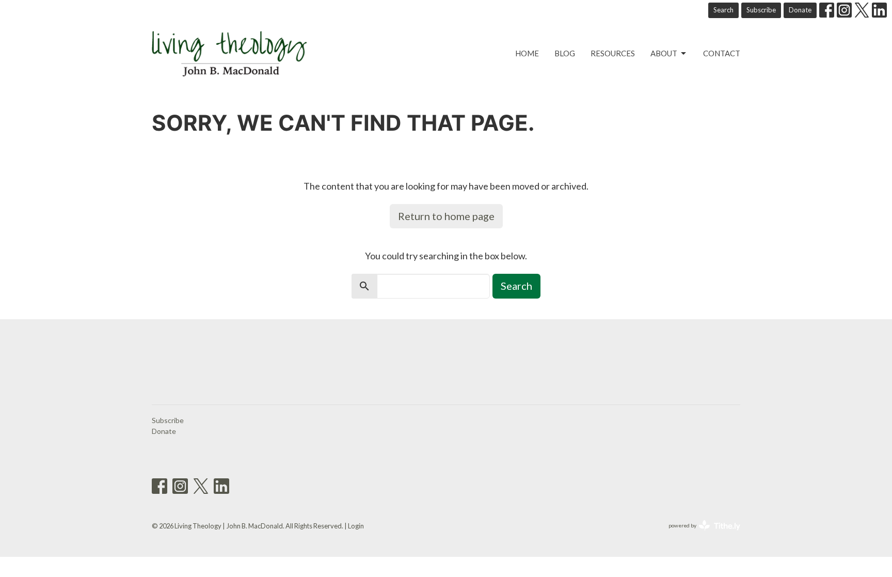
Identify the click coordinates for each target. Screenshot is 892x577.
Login (356, 526)
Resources (613, 53)
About (663, 53)
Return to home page (446, 216)
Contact (721, 53)
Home (527, 53)
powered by (699, 534)
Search (723, 10)
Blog (564, 53)
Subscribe (761, 10)
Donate (800, 10)
